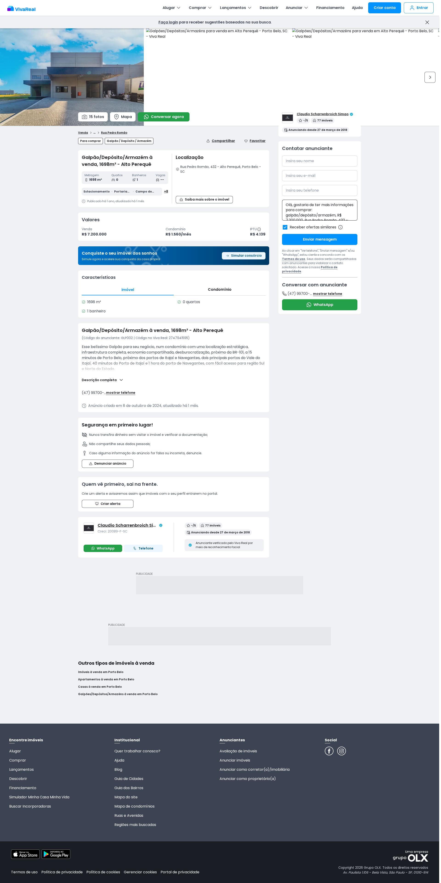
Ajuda (357, 7)
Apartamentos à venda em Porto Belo (106, 679)
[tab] (128, 289)
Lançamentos (233, 7)
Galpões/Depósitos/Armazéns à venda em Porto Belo (118, 694)
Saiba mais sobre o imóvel (207, 199)
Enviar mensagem (320, 239)
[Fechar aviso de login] (427, 22)
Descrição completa (99, 380)
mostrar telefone (120, 393)
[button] (221, 184)
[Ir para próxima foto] (429, 77)
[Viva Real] (23, 8)
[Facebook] (329, 751)
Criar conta (385, 7)
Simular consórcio (246, 255)
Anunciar (294, 7)
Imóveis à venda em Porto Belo (100, 672)
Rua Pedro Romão (114, 133)
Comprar (197, 7)
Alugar (169, 7)
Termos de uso (293, 259)
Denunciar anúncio (110, 463)
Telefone (146, 548)
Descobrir (269, 7)
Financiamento (330, 7)
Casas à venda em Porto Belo (100, 687)
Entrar (422, 7)
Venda (83, 133)
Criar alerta (110, 503)
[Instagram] (341, 751)
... (94, 132)
